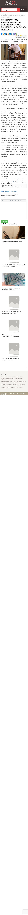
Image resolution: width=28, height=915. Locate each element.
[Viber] (15, 34)
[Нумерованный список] (21, 201)
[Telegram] (13, 34)
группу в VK (15, 181)
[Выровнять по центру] (13, 201)
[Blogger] (8, 34)
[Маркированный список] (18, 201)
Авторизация (5, 7)
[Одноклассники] (3, 34)
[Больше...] (24, 201)
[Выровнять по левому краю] (10, 201)
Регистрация (14, 7)
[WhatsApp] (16, 34)
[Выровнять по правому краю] (15, 201)
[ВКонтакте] (1, 34)
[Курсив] (5, 201)
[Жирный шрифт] (3, 201)
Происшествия (10, 14)
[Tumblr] (11, 34)
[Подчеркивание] (7, 201)
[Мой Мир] (5, 34)
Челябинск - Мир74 (14, 393)
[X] (6, 34)
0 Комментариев (7, 186)
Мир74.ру (3, 14)
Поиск (24, 9)
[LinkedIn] (10, 34)
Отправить (4, 221)
